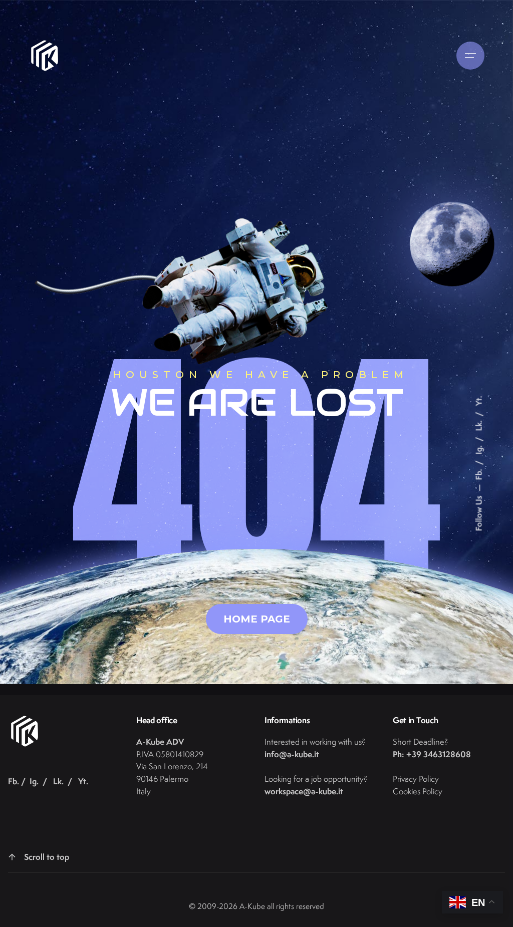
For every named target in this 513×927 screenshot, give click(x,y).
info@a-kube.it (292, 754)
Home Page (256, 619)
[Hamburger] (470, 56)
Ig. (478, 449)
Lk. (478, 425)
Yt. (478, 401)
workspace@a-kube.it (304, 791)
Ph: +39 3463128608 (432, 754)
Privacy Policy (416, 778)
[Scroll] (12, 857)
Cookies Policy (417, 791)
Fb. (478, 473)
